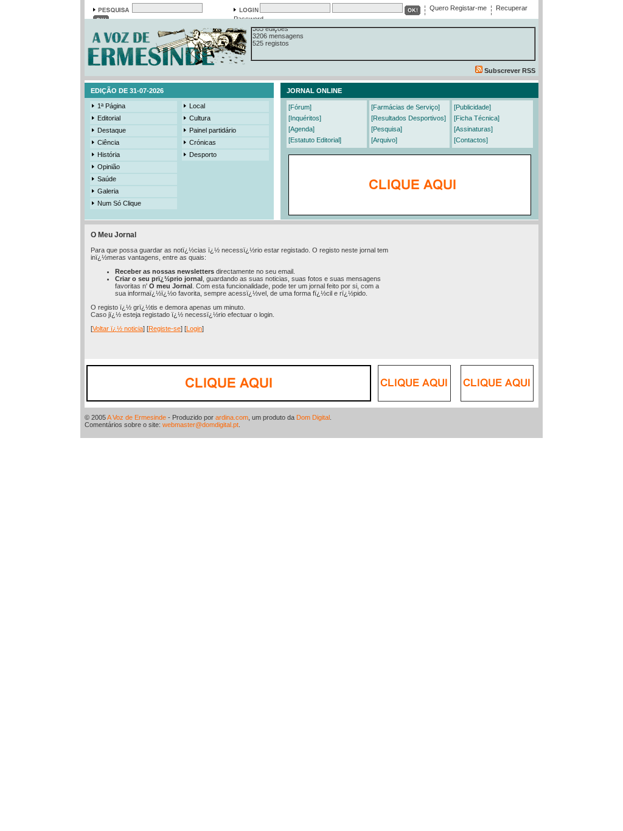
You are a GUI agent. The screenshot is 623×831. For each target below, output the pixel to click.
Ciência (108, 142)
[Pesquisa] (386, 129)
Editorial (108, 118)
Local (197, 106)
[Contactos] (471, 140)
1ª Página (111, 106)
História (108, 154)
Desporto (203, 154)
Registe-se (164, 328)
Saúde (106, 179)
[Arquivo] (384, 140)
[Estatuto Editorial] (314, 140)
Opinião (108, 166)
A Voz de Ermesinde (136, 417)
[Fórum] (300, 107)
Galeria (108, 191)
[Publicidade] (472, 107)
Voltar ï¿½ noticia (117, 328)
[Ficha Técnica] (476, 118)
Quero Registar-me (458, 8)
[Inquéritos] (304, 118)
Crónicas (202, 142)
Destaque (111, 130)
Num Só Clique (119, 203)
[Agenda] (301, 129)
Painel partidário (212, 130)
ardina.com (231, 417)
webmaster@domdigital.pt (200, 424)
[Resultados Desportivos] (408, 118)
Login (194, 328)
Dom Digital (313, 417)
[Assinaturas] (473, 129)
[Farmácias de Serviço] (405, 107)
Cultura (200, 118)
